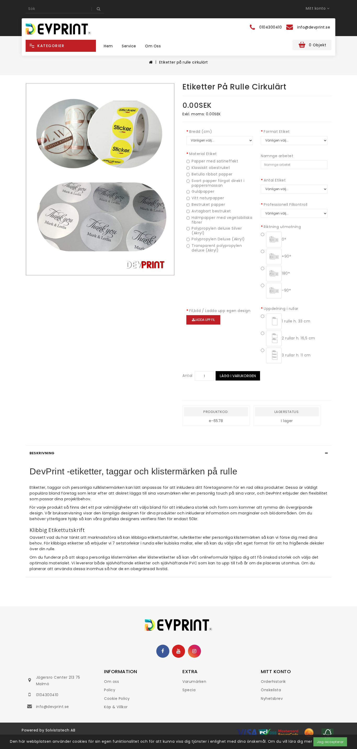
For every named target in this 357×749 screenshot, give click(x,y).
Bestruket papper (208, 204)
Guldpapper (203, 191)
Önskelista (271, 690)
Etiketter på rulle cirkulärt (183, 62)
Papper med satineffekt (215, 161)
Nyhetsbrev (272, 698)
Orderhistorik (273, 681)
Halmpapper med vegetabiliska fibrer (222, 220)
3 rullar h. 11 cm (296, 355)
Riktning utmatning (282, 226)
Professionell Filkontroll (286, 204)
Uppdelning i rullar (281, 308)
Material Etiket (203, 153)
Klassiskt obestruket (211, 167)
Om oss (153, 46)
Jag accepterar (330, 742)
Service (129, 46)
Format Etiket (277, 131)
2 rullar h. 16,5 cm (298, 338)
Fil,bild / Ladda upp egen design (219, 310)
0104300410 (47, 694)
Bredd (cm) (200, 131)
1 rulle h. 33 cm (296, 321)
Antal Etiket (275, 180)
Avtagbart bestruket (211, 211)
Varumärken (194, 681)
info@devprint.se (52, 706)
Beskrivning (42, 453)
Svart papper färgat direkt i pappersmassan (218, 183)
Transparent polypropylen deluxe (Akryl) (217, 248)
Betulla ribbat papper (212, 174)
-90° (286, 290)
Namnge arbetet (277, 156)
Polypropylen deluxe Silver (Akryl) (217, 230)
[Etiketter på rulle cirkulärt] (100, 179)
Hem (108, 46)
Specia (188, 690)
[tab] (178, 453)
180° (286, 273)
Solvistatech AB (60, 730)
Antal (187, 375)
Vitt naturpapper (208, 198)
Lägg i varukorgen (238, 375)
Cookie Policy (117, 698)
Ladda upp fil (205, 319)
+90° (286, 256)
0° (284, 239)
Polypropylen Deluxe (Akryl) (218, 239)
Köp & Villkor (116, 707)
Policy (109, 690)
